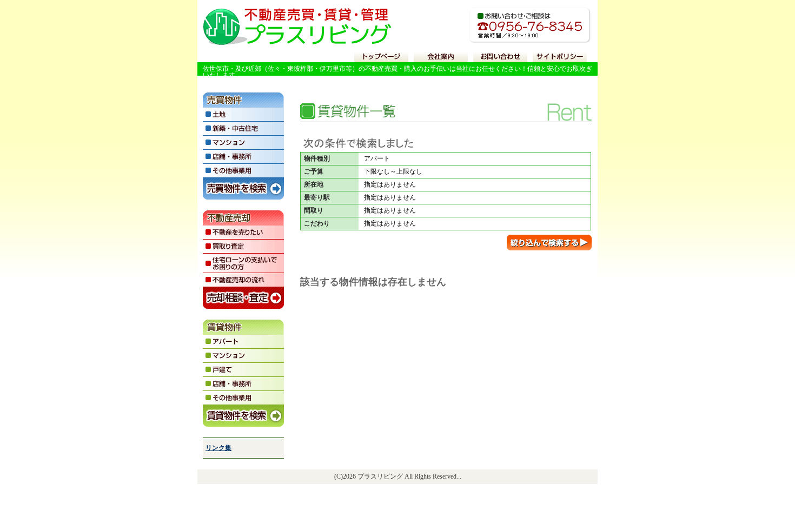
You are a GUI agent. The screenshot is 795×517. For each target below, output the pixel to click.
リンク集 (218, 448)
